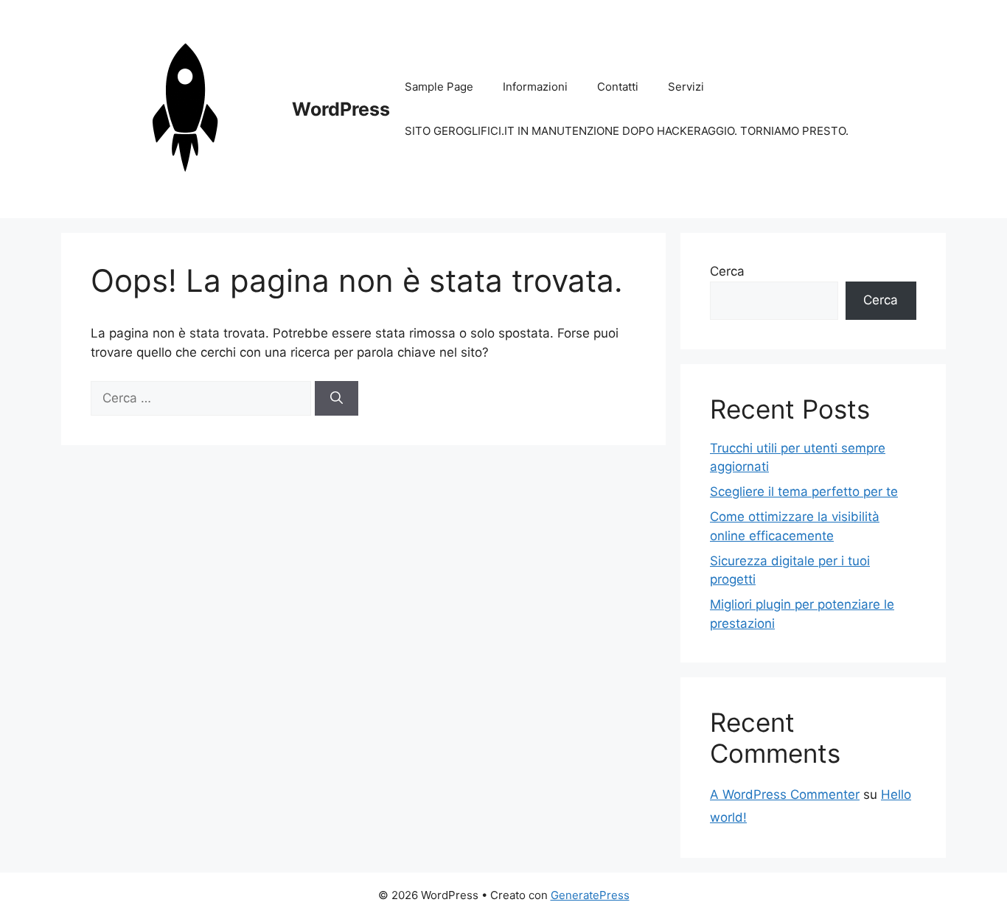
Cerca (727, 271)
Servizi (686, 87)
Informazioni (535, 87)
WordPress (341, 109)
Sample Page (439, 87)
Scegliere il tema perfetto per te (804, 491)
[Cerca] (336, 398)
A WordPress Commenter (785, 794)
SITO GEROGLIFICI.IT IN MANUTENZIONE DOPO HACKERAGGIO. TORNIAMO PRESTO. (627, 131)
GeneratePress (590, 895)
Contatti (617, 87)
